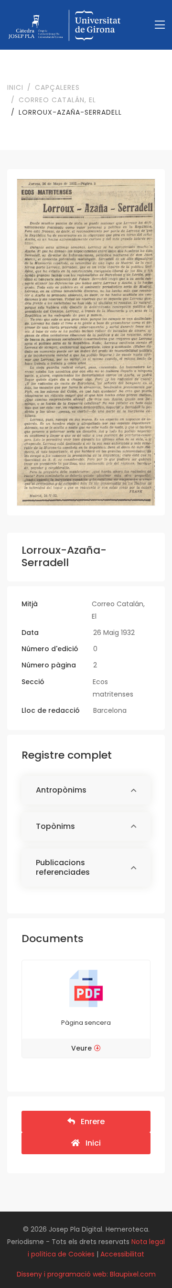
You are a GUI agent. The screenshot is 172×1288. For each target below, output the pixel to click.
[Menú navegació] (160, 25)
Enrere (90, 1121)
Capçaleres (57, 87)
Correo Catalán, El (57, 100)
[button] (86, 790)
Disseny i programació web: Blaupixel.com (86, 1274)
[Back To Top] (145, 1261)
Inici (15, 87)
